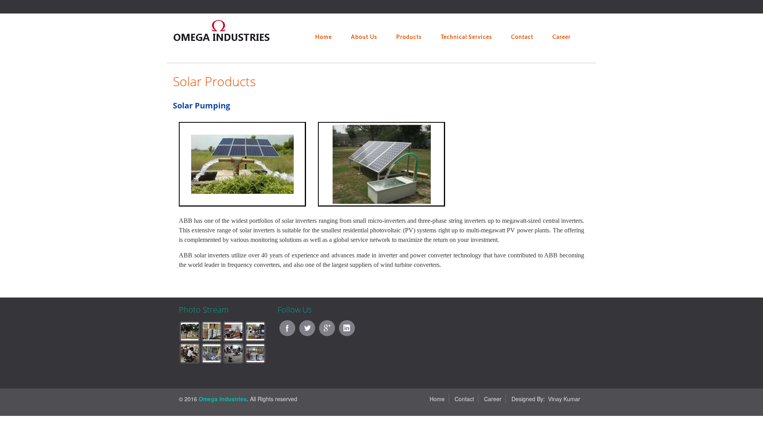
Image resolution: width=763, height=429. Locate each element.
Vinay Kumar (564, 399)
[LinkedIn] (347, 328)
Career (493, 399)
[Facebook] (287, 328)
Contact (464, 399)
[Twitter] (307, 328)
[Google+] (327, 328)
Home (437, 399)
